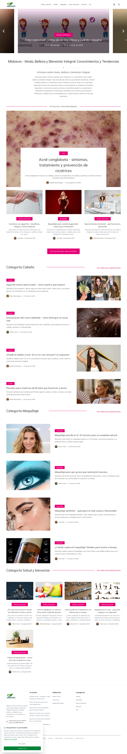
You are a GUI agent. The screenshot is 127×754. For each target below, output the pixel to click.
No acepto (22, 744)
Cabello (55, 4)
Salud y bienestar (74, 4)
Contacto (50, 738)
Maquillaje (63, 4)
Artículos (33, 692)
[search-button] (114, 4)
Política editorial (69, 738)
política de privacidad (10, 739)
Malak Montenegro (58, 703)
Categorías (80, 692)
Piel (90, 4)
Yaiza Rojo (56, 700)
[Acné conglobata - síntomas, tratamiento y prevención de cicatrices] (63, 149)
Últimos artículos (46, 4)
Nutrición (84, 4)
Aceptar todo (22, 748)
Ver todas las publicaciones (109, 268)
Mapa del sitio (79, 738)
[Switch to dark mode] (119, 4)
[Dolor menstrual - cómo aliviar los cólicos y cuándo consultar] (63, 31)
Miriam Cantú (57, 696)
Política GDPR (58, 738)
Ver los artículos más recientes (63, 251)
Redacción (57, 692)
